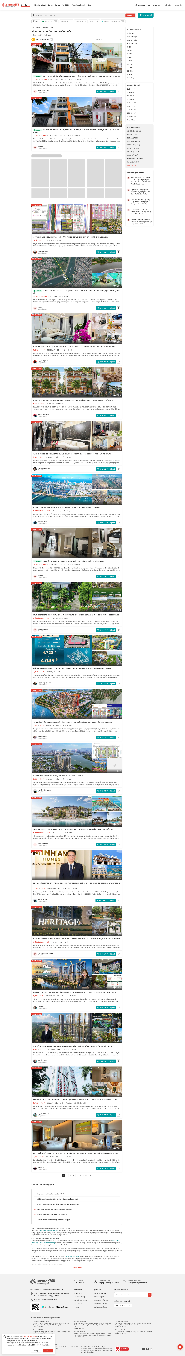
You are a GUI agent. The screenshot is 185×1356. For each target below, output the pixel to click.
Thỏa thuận (131, 33)
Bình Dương (133, 141)
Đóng (36, 1351)
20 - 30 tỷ (130, 68)
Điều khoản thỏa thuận (101, 1300)
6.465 (85, 1175)
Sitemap (76, 1307)
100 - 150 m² (131, 103)
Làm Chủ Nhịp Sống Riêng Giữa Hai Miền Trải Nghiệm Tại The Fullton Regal (141, 212)
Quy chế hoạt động (100, 1297)
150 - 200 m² (131, 106)
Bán (32, 28)
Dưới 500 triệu (132, 37)
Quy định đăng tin (100, 1293)
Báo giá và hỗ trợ (79, 1297)
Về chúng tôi (78, 1293)
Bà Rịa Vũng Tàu (135, 158)
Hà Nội (132, 134)
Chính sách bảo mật (100, 1304)
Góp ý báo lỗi (78, 1304)
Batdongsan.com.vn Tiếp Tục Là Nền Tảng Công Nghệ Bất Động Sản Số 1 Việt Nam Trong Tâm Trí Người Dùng (141, 180)
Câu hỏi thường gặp (80, 1300)
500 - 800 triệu (132, 40)
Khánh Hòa (133, 145)
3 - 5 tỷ (129, 54)
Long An (132, 155)
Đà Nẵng (132, 138)
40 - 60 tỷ (130, 74)
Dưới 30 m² (131, 89)
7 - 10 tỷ (129, 61)
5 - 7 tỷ (129, 57)
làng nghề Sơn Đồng (72, 1256)
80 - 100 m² (131, 99)
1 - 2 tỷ (129, 47)
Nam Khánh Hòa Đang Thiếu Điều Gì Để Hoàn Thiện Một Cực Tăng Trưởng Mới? (141, 221)
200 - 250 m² (131, 110)
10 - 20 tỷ (130, 64)
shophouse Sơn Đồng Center (48, 1230)
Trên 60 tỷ (130, 78)
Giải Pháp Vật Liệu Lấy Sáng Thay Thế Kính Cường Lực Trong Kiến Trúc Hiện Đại (140, 202)
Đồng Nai (133, 148)
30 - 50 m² (130, 92)
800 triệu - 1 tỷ (132, 43)
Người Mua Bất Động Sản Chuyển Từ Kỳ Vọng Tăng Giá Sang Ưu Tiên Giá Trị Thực (140, 192)
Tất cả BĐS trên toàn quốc (44, 28)
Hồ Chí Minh (134, 131)
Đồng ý (48, 1351)
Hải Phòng (133, 152)
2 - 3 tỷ (129, 50)
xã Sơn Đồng (50, 1243)
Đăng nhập (157, 5)
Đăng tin (178, 5)
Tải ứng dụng (140, 5)
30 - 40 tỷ (130, 71)
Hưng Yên (133, 162)
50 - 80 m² (130, 96)
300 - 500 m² (131, 116)
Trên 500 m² (131, 120)
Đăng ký (168, 5)
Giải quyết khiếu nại (100, 1307)
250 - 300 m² (131, 113)
